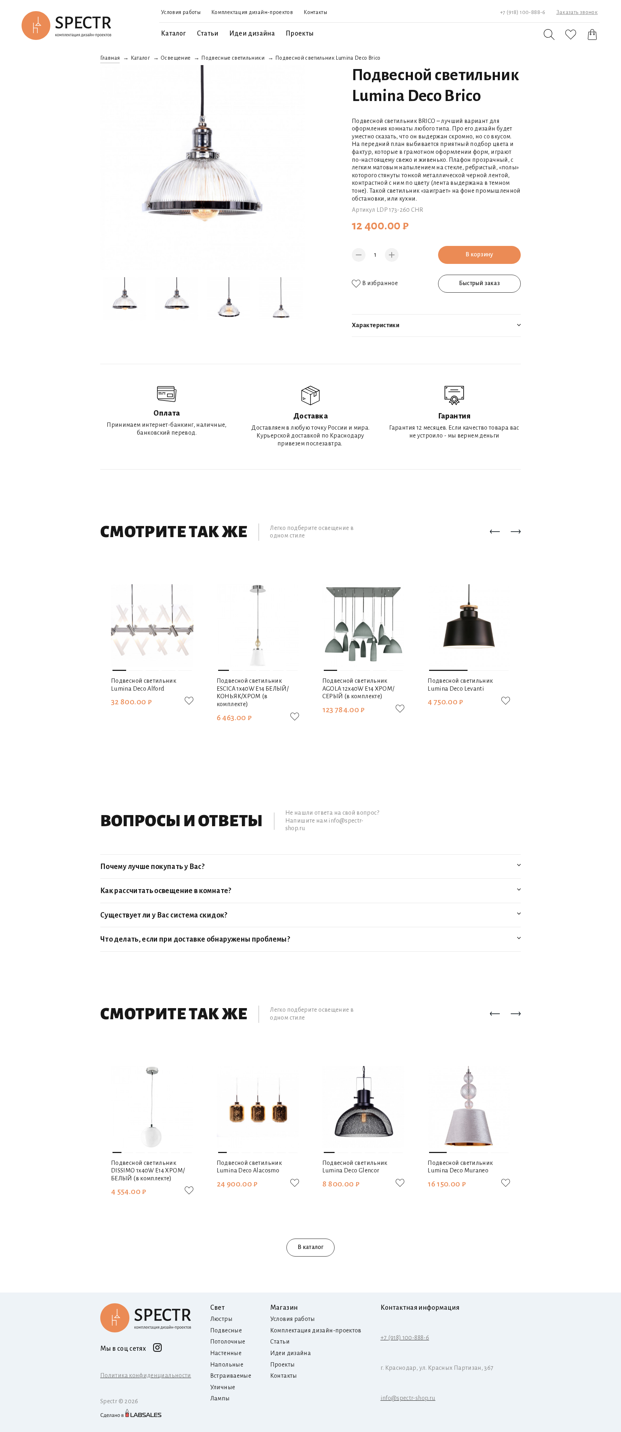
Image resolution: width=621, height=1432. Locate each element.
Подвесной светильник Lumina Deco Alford (143, 685)
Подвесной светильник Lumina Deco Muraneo (460, 1167)
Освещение (175, 58)
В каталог (310, 1247)
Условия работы (181, 12)
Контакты (315, 12)
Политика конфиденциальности (145, 1375)
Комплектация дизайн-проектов (252, 12)
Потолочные (227, 1342)
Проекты (300, 33)
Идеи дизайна (252, 33)
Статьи (207, 33)
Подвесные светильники (232, 58)
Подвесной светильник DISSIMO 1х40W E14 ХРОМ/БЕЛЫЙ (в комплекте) (148, 1171)
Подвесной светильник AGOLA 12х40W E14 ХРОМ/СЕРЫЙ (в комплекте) (358, 689)
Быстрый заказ (479, 283)
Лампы (220, 1398)
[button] (495, 532)
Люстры (221, 1319)
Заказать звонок (577, 12)
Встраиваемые (230, 1376)
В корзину (479, 254)
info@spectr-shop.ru (408, 1398)
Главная (110, 58)
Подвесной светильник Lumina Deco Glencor (354, 1167)
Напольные (226, 1365)
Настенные (226, 1353)
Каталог (173, 33)
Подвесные (226, 1330)
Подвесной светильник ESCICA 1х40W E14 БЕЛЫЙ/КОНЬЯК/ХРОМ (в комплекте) (253, 693)
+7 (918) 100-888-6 (522, 12)
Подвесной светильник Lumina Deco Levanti (460, 685)
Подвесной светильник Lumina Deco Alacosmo (249, 1167)
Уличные (222, 1387)
